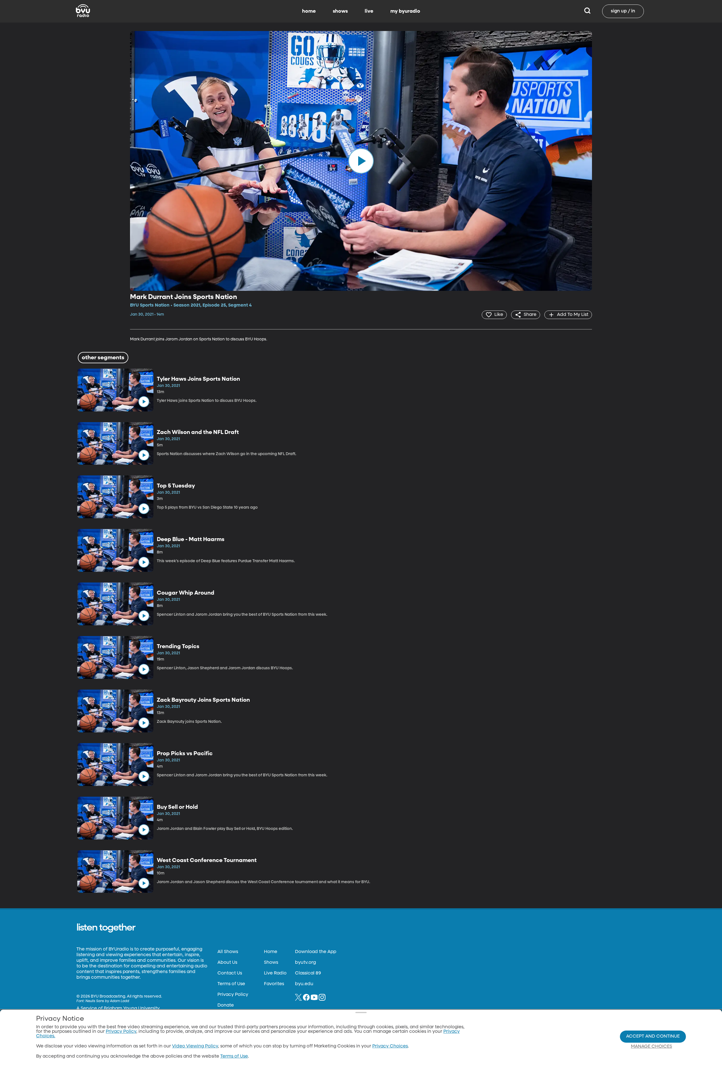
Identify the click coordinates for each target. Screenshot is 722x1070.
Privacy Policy (232, 995)
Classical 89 (308, 973)
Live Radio (275, 973)
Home (270, 952)
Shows (271, 962)
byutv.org (305, 962)
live (369, 11)
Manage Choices (651, 1046)
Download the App (315, 952)
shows (340, 11)
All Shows (227, 952)
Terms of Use (231, 984)
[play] (361, 161)
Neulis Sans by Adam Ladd (107, 1001)
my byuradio (405, 11)
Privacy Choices (390, 1046)
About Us (227, 962)
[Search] (587, 11)
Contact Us (229, 973)
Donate (225, 1005)
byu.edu (304, 984)
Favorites (274, 984)
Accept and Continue (653, 1036)
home (309, 11)
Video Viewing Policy (195, 1046)
